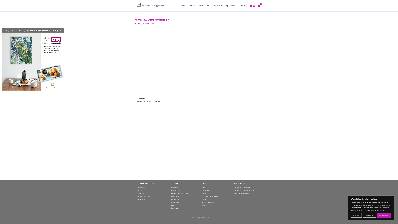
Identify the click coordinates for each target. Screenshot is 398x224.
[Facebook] (251, 6)
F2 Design (140, 193)
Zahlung (204, 205)
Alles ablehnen (369, 215)
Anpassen (356, 215)
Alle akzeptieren (384, 215)
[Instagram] (254, 6)
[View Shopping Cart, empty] (259, 6)
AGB (172, 205)
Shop (203, 188)
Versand (204, 199)
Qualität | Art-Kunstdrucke (179, 193)
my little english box (143, 196)
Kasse (204, 193)
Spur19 (139, 190)
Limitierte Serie (176, 190)
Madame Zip (141, 199)
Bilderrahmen (175, 196)
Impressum (175, 202)
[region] (371, 208)
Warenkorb (205, 190)
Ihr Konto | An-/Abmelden (210, 196)
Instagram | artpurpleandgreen (244, 190)
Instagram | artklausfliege (242, 188)
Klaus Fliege (141, 188)
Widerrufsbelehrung (208, 202)
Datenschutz (175, 199)
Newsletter (174, 188)
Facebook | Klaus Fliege (241, 193)
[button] (194, 6)
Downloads (175, 208)
